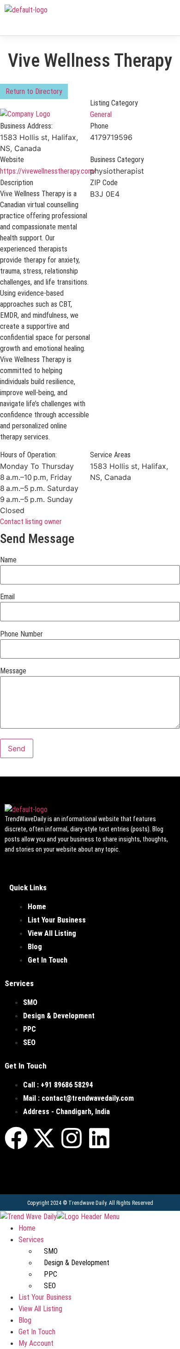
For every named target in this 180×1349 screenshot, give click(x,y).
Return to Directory (34, 91)
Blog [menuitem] (24, 1320)
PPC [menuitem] (50, 1274)
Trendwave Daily (87, 1203)
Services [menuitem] (31, 1239)
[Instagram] (71, 1138)
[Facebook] (16, 1138)
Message (13, 671)
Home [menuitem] (27, 1228)
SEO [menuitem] (50, 1285)
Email (7, 597)
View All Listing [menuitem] (40, 1308)
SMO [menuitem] (51, 1251)
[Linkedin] (99, 1138)
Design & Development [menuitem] (76, 1262)
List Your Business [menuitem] (45, 1297)
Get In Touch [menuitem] (36, 1331)
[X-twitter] (43, 1138)
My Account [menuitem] (36, 1343)
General (101, 114)
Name (8, 560)
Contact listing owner (31, 521)
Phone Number (21, 634)
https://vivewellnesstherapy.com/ (48, 171)
